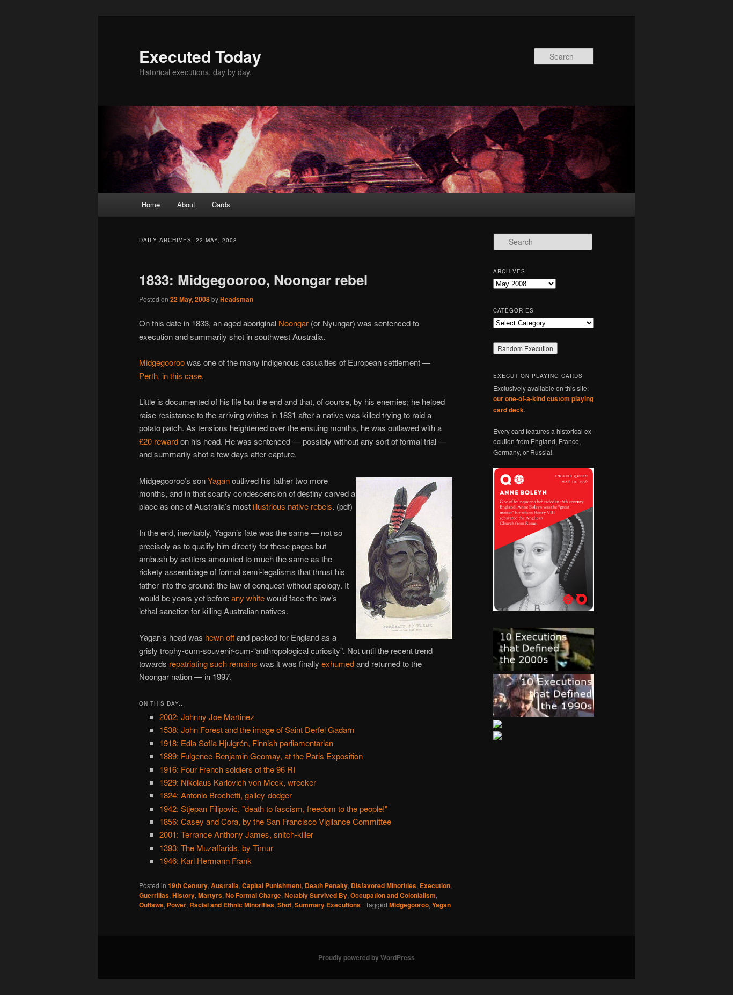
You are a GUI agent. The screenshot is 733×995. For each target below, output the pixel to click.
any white (248, 598)
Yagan (219, 480)
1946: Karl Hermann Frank (205, 860)
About (186, 204)
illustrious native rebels (292, 506)
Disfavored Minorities (383, 885)
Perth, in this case (170, 375)
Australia (225, 885)
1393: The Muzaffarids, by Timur (216, 847)
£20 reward (158, 441)
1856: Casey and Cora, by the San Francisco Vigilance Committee (275, 821)
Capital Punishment (272, 885)
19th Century (188, 885)
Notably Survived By (315, 895)
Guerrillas (154, 895)
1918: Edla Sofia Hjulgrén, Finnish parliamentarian (246, 743)
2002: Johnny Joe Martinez (206, 716)
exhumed (337, 663)
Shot (284, 905)
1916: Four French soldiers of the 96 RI (227, 769)
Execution (435, 885)
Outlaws (151, 905)
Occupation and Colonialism (393, 895)
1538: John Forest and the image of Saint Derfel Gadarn (256, 729)
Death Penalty (326, 885)
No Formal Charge (253, 895)
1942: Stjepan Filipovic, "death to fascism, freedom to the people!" (273, 808)
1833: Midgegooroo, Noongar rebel (253, 279)
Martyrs (210, 895)
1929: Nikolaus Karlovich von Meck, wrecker (237, 782)
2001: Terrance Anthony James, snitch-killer (236, 834)
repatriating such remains (213, 663)
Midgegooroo (162, 362)
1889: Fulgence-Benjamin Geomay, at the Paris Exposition (261, 755)
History (183, 895)
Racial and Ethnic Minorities (231, 905)
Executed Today (200, 56)
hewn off (219, 637)
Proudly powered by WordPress (366, 957)
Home (151, 204)
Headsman (236, 299)
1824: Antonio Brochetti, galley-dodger (225, 795)
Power (176, 905)
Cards (221, 204)
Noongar (293, 323)
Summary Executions (328, 905)
